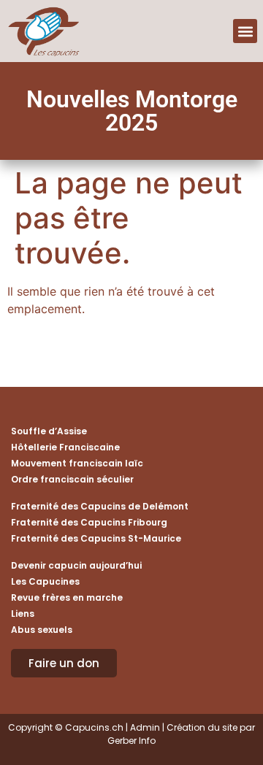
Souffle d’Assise (49, 431)
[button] (245, 31)
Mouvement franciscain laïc (77, 463)
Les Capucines (45, 581)
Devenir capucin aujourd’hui (76, 565)
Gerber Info (131, 740)
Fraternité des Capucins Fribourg (89, 522)
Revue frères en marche (67, 597)
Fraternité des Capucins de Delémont (99, 506)
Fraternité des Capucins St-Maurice (96, 538)
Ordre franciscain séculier (72, 479)
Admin (145, 727)
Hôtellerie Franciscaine (65, 447)
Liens (22, 613)
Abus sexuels (41, 629)
